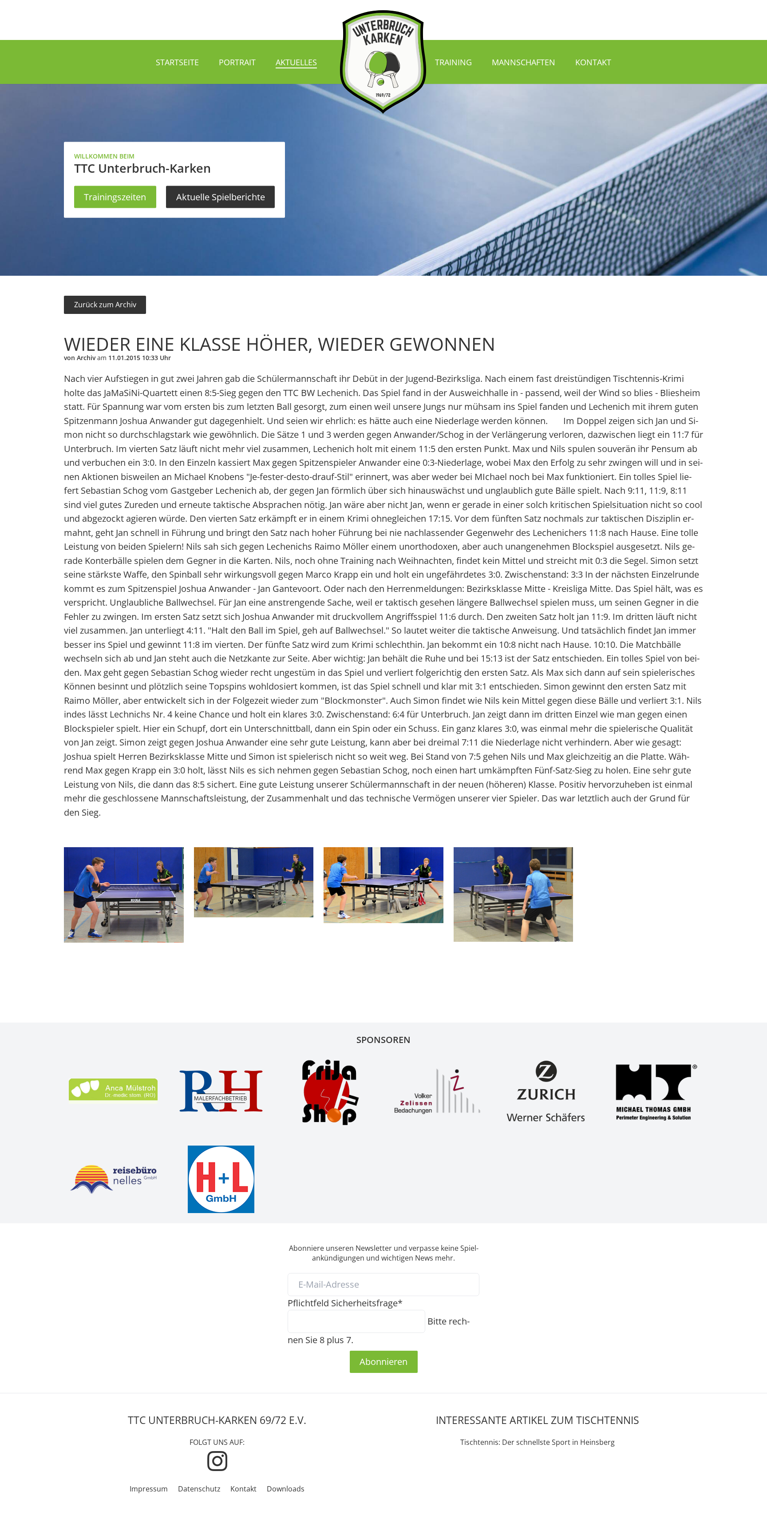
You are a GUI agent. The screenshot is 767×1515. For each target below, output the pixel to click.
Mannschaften (523, 62)
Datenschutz (199, 1489)
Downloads (285, 1489)
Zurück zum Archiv (105, 304)
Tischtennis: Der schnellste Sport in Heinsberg (537, 1442)
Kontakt (593, 62)
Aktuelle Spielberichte (220, 196)
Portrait (237, 62)
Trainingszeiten (115, 196)
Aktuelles (296, 62)
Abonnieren (383, 1361)
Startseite (177, 62)
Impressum (149, 1489)
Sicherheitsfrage (345, 1303)
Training (453, 62)
